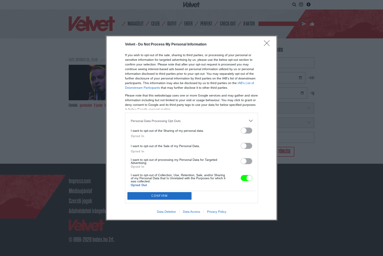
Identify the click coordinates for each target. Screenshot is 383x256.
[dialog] (191, 128)
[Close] (268, 44)
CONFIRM (159, 195)
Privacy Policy (216, 211)
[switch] (246, 131)
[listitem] (191, 120)
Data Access (191, 211)
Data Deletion (166, 211)
